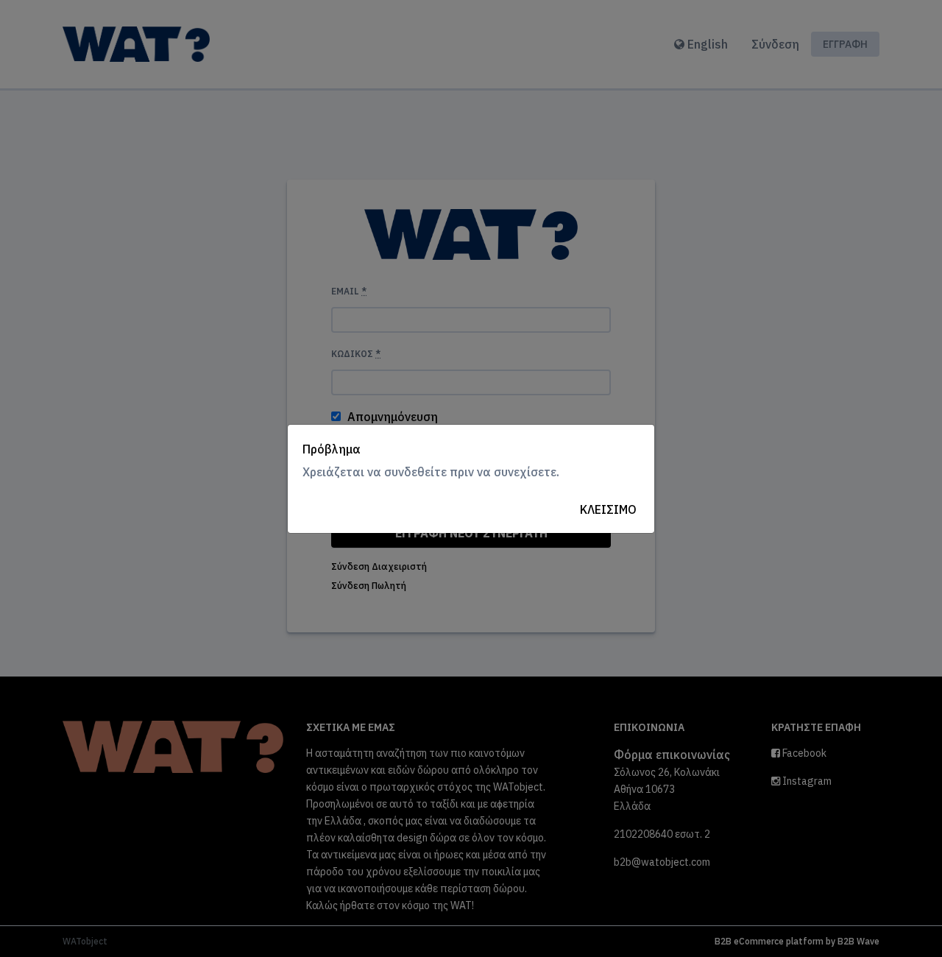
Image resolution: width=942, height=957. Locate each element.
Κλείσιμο (608, 509)
